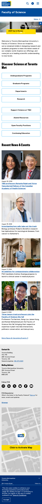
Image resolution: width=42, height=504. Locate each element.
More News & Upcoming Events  (15, 338)
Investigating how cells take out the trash (19, 226)
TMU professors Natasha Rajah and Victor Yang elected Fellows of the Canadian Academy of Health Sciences (19, 186)
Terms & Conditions (19, 495)
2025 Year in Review (15, 31)
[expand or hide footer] (39, 478)
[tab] (17, 32)
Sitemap (5, 402)
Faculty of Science (14, 12)
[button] (2, 27)
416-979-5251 (18, 361)
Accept (6, 500)
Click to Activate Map (21, 448)
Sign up (32, 395)
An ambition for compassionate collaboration (21, 272)
